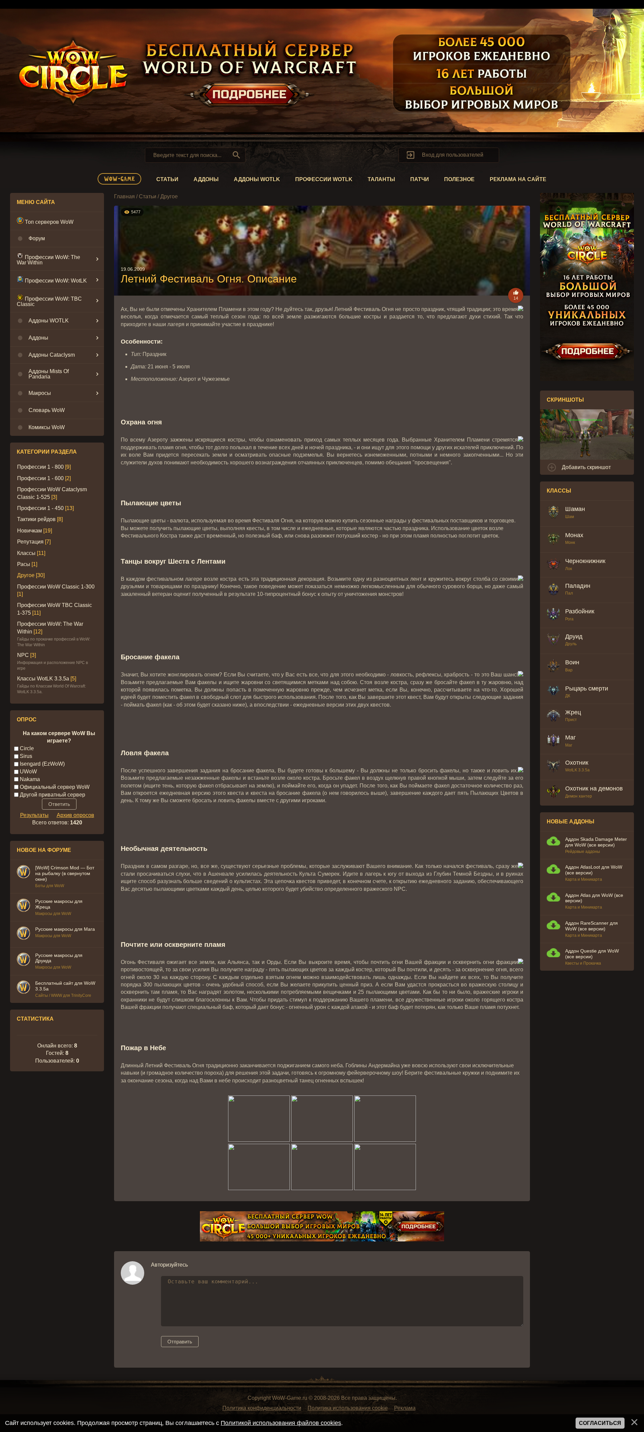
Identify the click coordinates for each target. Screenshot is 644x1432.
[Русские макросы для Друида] (23, 960)
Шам (569, 516)
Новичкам (29, 530)
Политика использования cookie (348, 1408)
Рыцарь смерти (586, 688)
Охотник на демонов (594, 788)
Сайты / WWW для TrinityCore (63, 995)
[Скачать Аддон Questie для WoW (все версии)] (553, 953)
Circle (27, 748)
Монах (574, 535)
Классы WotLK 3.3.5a (43, 678)
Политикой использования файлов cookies (281, 1423)
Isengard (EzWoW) (42, 764)
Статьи (167, 179)
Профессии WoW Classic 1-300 (56, 587)
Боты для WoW (49, 885)
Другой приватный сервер (52, 795)
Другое (26, 575)
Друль (571, 644)
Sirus (26, 756)
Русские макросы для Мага (65, 929)
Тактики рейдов (36, 519)
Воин (572, 662)
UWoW (28, 771)
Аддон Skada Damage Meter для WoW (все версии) (596, 842)
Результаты (34, 815)
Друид (574, 636)
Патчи (419, 179)
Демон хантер (578, 796)
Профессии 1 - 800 (40, 467)
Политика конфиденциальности (261, 1408)
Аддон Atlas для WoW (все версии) (594, 898)
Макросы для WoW (53, 913)
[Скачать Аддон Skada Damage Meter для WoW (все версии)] (553, 842)
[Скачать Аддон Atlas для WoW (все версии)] (553, 898)
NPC (23, 655)
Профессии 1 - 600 (40, 478)
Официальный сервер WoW (55, 787)
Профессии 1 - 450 (40, 508)
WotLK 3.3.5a (577, 770)
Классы (26, 553)
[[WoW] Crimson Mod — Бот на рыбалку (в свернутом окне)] (23, 872)
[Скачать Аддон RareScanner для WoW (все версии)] (553, 925)
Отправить (179, 1341)
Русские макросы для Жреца (59, 904)
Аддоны (206, 179)
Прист (571, 719)
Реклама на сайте (518, 179)
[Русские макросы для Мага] (23, 934)
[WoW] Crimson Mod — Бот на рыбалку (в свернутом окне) (64, 873)
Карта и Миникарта (583, 879)
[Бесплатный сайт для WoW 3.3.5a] (23, 988)
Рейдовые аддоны (582, 851)
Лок (568, 568)
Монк (570, 542)
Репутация (30, 542)
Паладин (577, 585)
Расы (23, 564)
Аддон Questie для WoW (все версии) (592, 953)
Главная (124, 196)
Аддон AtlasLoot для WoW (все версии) (593, 869)
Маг (570, 737)
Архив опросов (75, 815)
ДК (567, 696)
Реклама (405, 1408)
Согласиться (600, 1423)
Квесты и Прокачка (583, 963)
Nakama (30, 779)
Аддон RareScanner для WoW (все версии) (591, 925)
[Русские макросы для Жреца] (23, 906)
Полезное (459, 179)
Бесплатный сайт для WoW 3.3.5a (65, 985)
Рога (569, 619)
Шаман (575, 509)
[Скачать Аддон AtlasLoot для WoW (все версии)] (553, 869)
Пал (569, 593)
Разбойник (579, 611)
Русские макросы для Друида (59, 958)
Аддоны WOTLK (257, 179)
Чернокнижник (585, 561)
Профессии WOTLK (324, 179)
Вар (569, 670)
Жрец (573, 712)
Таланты (381, 179)
